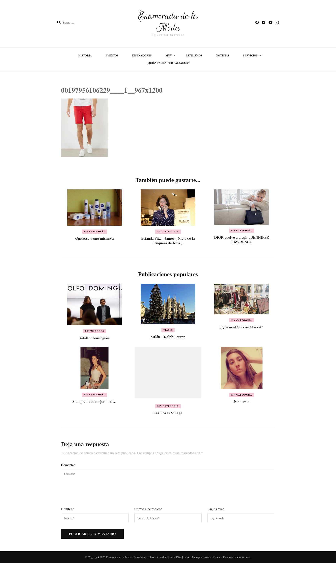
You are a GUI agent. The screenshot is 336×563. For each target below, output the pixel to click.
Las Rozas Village (168, 413)
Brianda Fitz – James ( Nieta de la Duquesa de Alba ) (168, 240)
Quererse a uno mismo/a (94, 238)
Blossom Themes (212, 557)
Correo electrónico (148, 508)
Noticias (222, 55)
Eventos (112, 55)
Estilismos (194, 55)
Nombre (67, 508)
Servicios (250, 55)
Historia (85, 55)
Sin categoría (94, 231)
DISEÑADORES (94, 331)
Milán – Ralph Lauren (167, 337)
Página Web (215, 508)
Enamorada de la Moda (168, 21)
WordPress (244, 557)
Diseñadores (142, 55)
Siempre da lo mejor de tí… (94, 401)
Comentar (68, 464)
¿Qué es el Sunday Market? (241, 327)
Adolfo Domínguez (94, 338)
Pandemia (241, 401)
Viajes (168, 330)
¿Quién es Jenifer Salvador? (168, 63)
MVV (168, 55)
